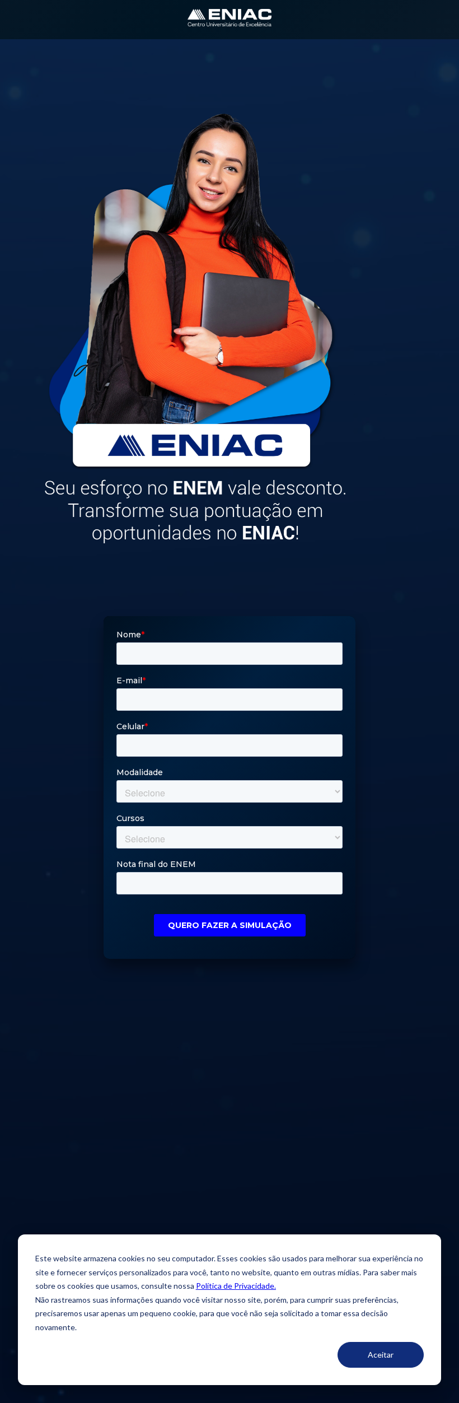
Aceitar (381, 1354)
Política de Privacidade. (236, 1285)
